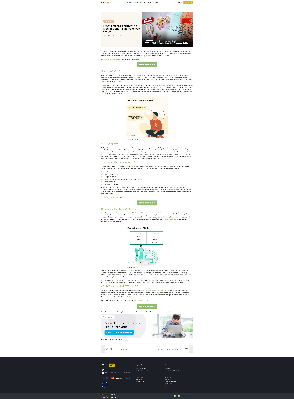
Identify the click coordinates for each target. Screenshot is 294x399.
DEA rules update (140, 381)
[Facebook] (179, 396)
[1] (161, 86)
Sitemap (167, 387)
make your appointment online (167, 312)
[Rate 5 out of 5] (107, 397)
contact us (190, 395)
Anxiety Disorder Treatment (143, 370)
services (184, 395)
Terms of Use (168, 368)
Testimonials (168, 377)
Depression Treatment (141, 372)
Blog (136, 2)
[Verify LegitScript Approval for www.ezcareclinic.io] (104, 387)
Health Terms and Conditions (172, 370)
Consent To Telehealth (170, 381)
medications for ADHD (171, 219)
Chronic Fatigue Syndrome (142, 377)
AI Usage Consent (169, 383)
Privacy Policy (168, 372)
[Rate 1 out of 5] (101, 397)
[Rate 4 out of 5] (106, 397)
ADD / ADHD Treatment (141, 368)
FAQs (156, 2)
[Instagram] (175, 396)
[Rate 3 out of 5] (104, 397)
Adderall (108, 21)
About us (142, 2)
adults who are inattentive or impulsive (177, 148)
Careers (167, 385)
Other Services (139, 379)
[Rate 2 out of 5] (103, 397)
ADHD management (141, 300)
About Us (167, 379)
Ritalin (103, 89)
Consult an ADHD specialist (110, 197)
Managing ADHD (146, 56)
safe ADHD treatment (111, 59)
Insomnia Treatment (140, 375)
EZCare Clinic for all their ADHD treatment (154, 290)
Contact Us (150, 2)
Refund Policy (168, 375)
